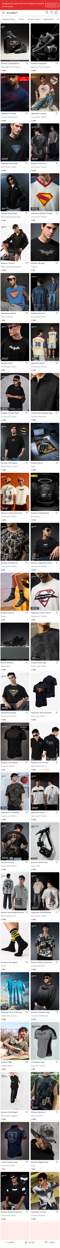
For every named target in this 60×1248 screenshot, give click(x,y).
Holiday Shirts (48, 19)
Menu (11, 1242)
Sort (52, 1242)
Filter (31, 1242)
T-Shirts (21, 19)
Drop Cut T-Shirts (34, 19)
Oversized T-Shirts (8, 19)
